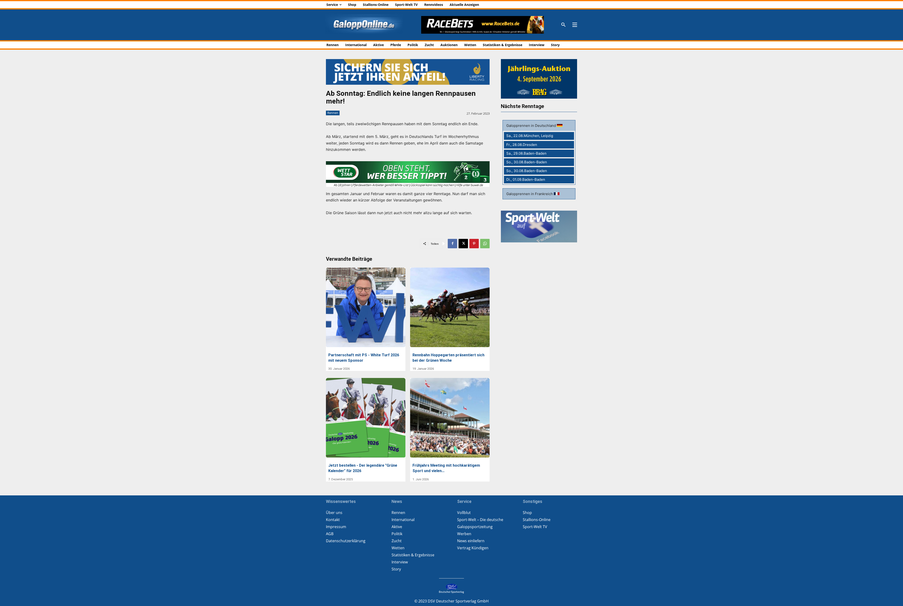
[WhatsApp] (485, 243)
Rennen (332, 113)
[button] (563, 25)
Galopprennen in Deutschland (531, 125)
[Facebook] (452, 243)
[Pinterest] (474, 243)
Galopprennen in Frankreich (530, 194)
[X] (463, 243)
